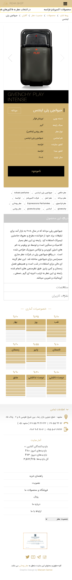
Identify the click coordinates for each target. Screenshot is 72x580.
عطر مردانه (62, 198)
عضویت (36, 483)
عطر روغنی (17, 208)
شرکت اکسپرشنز (32, 198)
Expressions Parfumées (38, 203)
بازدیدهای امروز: (38, 451)
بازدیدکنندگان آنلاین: (37, 446)
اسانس (49, 208)
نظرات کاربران (60, 296)
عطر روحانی (16, 203)
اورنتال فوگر (38, 119)
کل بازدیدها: (42, 459)
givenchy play (33, 208)
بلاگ (36, 497)
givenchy (62, 208)
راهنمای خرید (36, 476)
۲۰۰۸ (41, 157)
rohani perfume (21, 192)
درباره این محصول (57, 218)
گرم (41, 125)
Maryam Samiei (45, 570)
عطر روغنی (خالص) (34, 132)
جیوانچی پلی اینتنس (47, 110)
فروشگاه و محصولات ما (36, 490)
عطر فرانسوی (61, 203)
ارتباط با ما (36, 511)
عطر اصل (48, 198)
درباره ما (36, 504)
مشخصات (62, 287)
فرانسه (40, 144)
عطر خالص (62, 192)
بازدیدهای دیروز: (38, 455)
